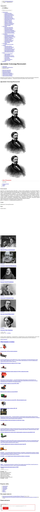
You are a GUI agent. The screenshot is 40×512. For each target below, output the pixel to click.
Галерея (3, 184)
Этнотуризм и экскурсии (9, 38)
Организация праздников (9, 35)
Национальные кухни (8, 41)
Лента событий (7, 54)
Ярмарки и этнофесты (8, 22)
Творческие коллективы (9, 17)
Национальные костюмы (9, 44)
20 (8, 333)
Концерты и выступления (9, 34)
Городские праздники (8, 48)
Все (10, 333)
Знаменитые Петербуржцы (9, 23)
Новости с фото (7, 60)
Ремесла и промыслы (8, 21)
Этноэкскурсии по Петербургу (10, 31)
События (4, 45)
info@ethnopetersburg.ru (9, 1)
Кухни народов (7, 58)
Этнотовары (4, 43)
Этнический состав (8, 13)
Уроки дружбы (7, 42)
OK (5, 508)
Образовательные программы (10, 36)
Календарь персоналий (9, 27)
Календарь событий (8, 46)
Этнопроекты (4, 33)
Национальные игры (8, 19)
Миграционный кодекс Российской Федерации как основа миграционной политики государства (19, 497)
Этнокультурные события (9, 47)
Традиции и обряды (8, 39)
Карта (3, 185)
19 (7, 333)
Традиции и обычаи (8, 20)
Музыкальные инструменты (10, 18)
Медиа (3, 52)
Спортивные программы (9, 40)
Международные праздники (10, 50)
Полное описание (5, 183)
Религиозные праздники (9, 51)
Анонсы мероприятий (8, 53)
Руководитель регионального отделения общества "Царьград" (13, 496)
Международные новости (9, 55)
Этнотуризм (4, 26)
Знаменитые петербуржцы (9, 30)
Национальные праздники (9, 15)
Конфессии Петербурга (9, 14)
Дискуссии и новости (8, 59)
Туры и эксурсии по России (7, 75)
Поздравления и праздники (9, 56)
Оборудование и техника (7, 341)
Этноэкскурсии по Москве (7, 74)
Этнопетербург (5, 12)
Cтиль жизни (7, 57)
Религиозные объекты (8, 29)
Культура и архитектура (9, 24)
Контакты (4, 61)
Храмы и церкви (8, 25)
